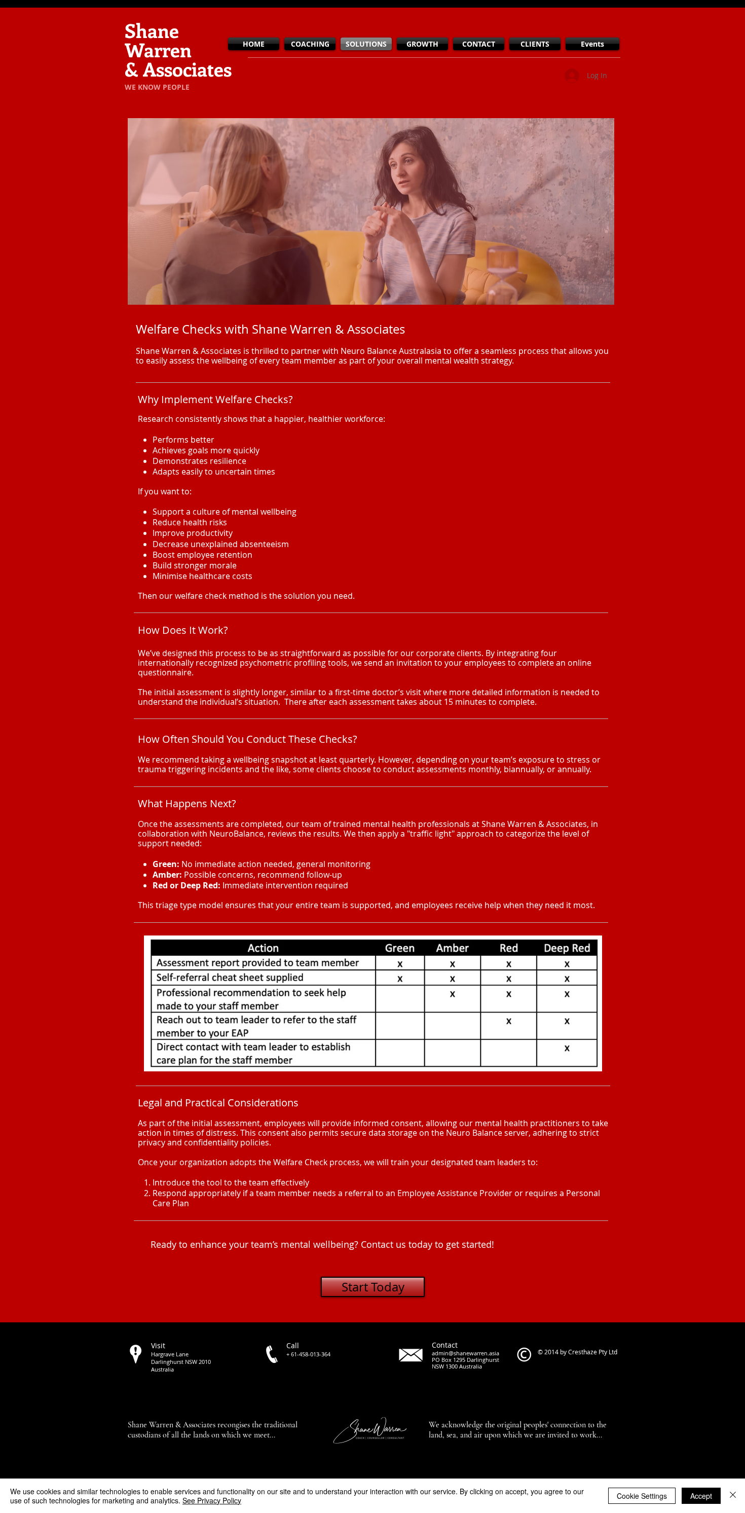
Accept (701, 1496)
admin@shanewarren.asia (465, 1353)
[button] (371, 211)
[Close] (733, 1496)
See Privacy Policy (211, 1500)
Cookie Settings (642, 1496)
